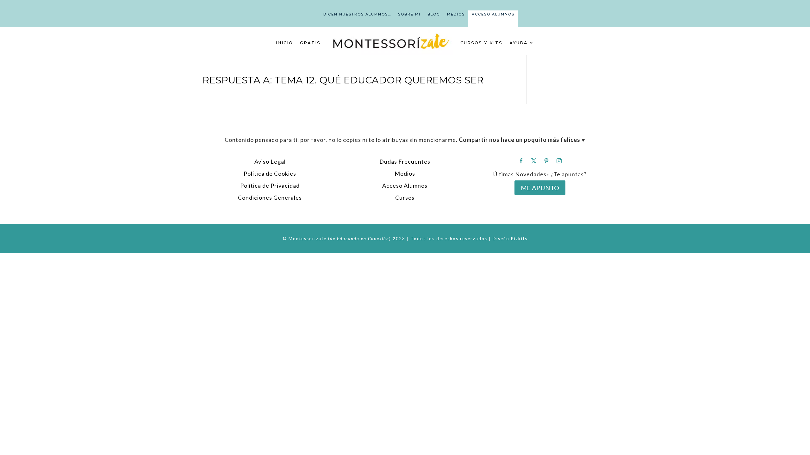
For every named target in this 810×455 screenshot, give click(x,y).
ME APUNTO (540, 187)
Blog (433, 14)
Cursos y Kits (481, 42)
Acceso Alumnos (493, 14)
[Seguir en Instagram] (559, 161)
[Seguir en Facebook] (521, 161)
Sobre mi (409, 14)
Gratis (310, 42)
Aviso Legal (270, 161)
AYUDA (518, 42)
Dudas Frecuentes (404, 161)
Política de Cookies (270, 173)
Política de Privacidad (270, 185)
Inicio (284, 42)
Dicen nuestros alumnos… (357, 14)
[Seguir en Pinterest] (546, 161)
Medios (456, 14)
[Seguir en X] (534, 161)
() (359, 238)
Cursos (404, 197)
